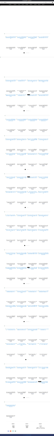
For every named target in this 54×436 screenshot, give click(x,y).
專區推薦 (27, 4)
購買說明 (39, 4)
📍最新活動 (14, 4)
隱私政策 (27, 426)
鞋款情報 (35, 4)
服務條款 (27, 427)
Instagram (40, 426)
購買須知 (13, 426)
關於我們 (10, 4)
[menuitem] (24, 52)
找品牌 (23, 4)
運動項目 (31, 4)
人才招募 (13, 427)
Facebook (40, 425)
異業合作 (43, 4)
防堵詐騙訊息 (27, 425)
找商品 (19, 4)
